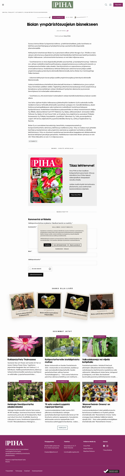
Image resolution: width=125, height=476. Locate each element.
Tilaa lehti (118, 5)
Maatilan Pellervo (89, 451)
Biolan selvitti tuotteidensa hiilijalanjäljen (49, 314)
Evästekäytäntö (59, 248)
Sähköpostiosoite (34, 260)
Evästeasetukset (37, 471)
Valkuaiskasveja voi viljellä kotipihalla (96, 360)
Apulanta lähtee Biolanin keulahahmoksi (24, 314)
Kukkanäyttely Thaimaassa (22, 359)
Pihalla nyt (11, 12)
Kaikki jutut (62, 428)
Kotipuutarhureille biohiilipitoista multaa (62, 360)
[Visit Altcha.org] (50, 269)
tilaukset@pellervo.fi (51, 452)
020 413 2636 (48, 446)
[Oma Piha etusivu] (62, 4)
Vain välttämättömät (59, 245)
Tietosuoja (66, 248)
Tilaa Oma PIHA (76, 195)
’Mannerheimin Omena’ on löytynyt (96, 405)
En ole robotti (36, 268)
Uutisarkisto (20, 12)
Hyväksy (47, 245)
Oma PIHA (67, 36)
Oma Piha (4, 12)
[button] (3, 5)
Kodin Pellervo (88, 449)
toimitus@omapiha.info (71, 452)
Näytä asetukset (75, 245)
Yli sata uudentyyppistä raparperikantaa (57, 405)
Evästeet (27, 471)
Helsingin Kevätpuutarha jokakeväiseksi (21, 405)
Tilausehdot (9, 471)
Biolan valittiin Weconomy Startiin (75, 314)
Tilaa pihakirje (107, 450)
